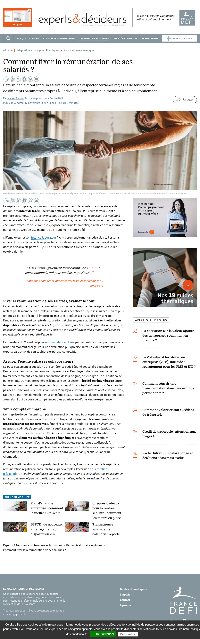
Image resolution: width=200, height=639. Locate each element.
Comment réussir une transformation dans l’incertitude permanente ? (168, 388)
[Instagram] (12, 79)
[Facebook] (24, 79)
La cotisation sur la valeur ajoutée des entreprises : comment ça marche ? (168, 335)
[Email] (36, 79)
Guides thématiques (133, 589)
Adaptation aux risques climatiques (38, 50)
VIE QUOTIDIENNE (28, 38)
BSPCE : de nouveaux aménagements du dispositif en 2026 (46, 529)
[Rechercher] (8, 38)
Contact (125, 600)
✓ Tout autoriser (103, 634)
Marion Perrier (15, 98)
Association (149, 38)
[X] (18, 79)
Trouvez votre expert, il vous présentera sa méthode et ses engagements (33, 612)
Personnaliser (128, 634)
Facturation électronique (79, 50)
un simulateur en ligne (59, 342)
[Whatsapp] (30, 79)
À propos (125, 605)
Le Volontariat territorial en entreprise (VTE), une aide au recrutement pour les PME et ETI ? (169, 362)
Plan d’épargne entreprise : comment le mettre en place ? (47, 508)
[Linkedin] (6, 79)
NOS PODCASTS (182, 38)
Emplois (125, 594)
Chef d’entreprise (125, 38)
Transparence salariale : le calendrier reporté (106, 529)
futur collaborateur (43, 237)
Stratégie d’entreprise (59, 38)
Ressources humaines (94, 38)
